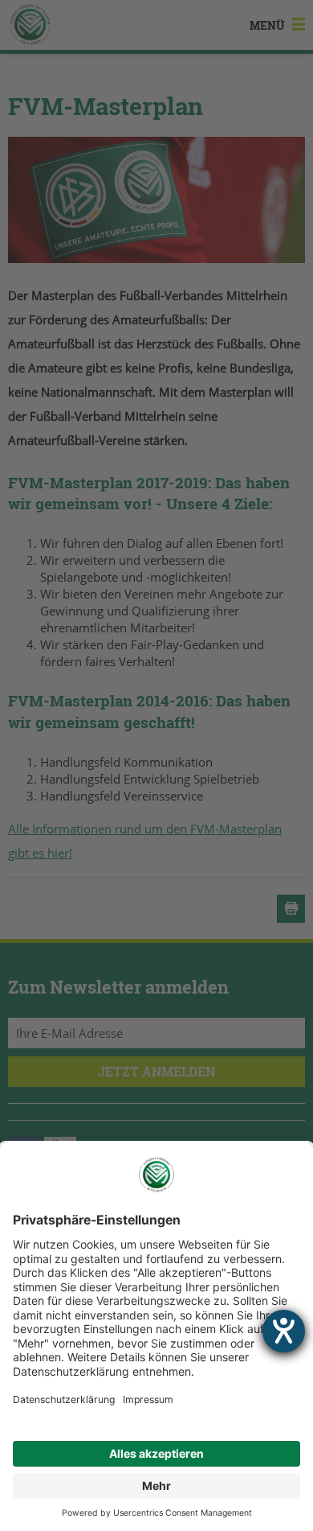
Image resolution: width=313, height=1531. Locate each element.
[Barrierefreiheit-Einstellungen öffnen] (283, 1331)
